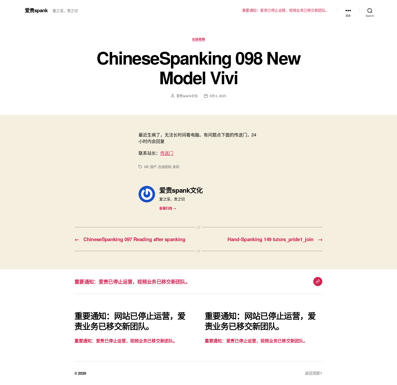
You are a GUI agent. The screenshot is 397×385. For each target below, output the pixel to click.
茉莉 (176, 166)
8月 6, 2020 (218, 95)
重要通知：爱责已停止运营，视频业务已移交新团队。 (285, 10)
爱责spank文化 (187, 95)
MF (146, 166)
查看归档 (167, 208)
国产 (153, 166)
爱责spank (36, 10)
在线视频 (198, 39)
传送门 (166, 153)
